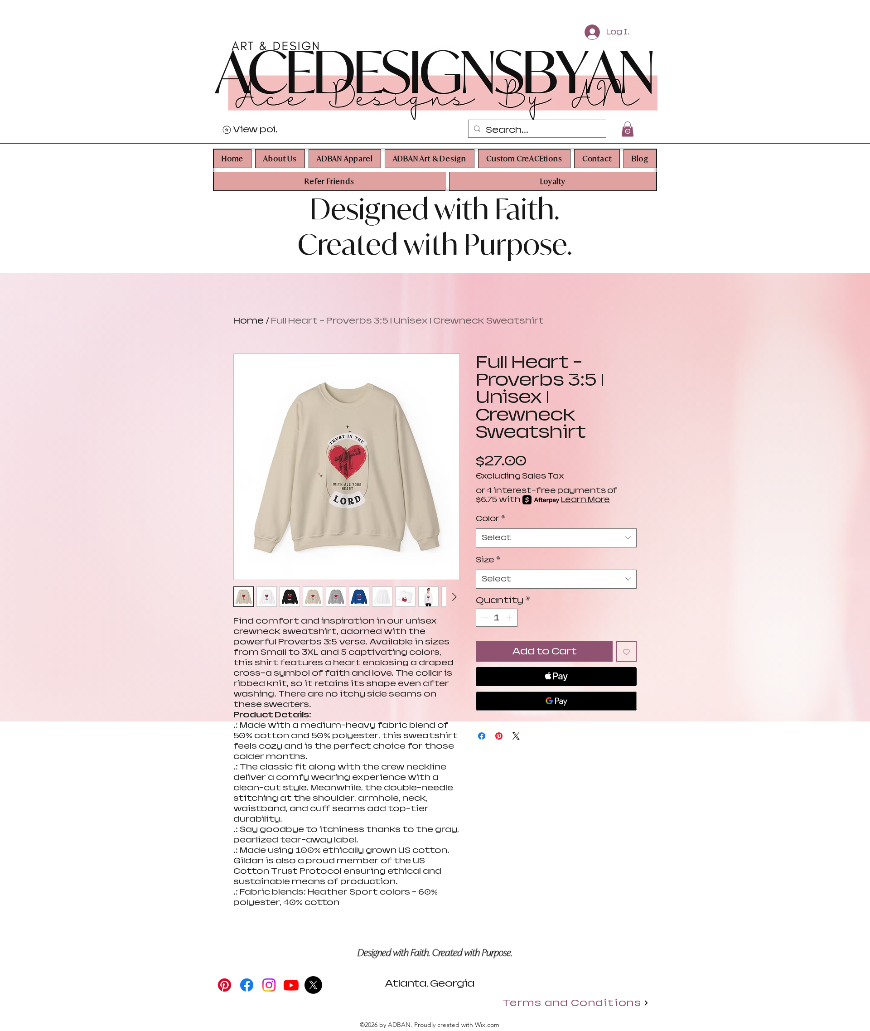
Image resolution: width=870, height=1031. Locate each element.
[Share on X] (516, 736)
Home (248, 320)
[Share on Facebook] (481, 736)
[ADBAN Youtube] (291, 985)
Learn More (585, 499)
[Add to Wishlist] (626, 651)
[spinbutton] (496, 617)
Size (488, 560)
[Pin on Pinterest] (498, 736)
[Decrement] (483, 617)
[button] (280, 158)
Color (490, 518)
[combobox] (556, 538)
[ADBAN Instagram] (269, 985)
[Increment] (509, 617)
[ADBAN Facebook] (247, 985)
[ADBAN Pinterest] (224, 985)
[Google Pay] (556, 701)
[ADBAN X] (313, 985)
